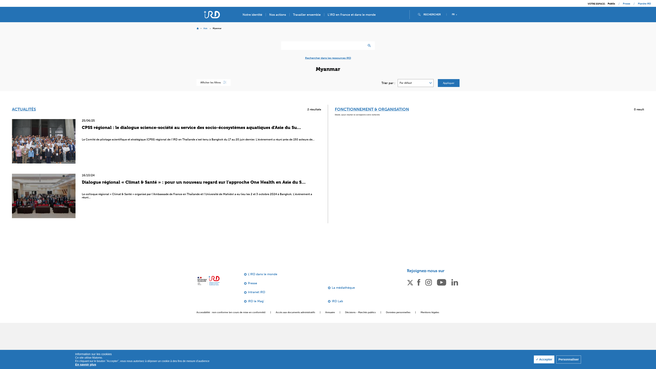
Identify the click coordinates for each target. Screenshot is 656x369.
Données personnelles (398, 312)
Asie (205, 28)
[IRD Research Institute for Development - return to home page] (208, 281)
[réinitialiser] (361, 45)
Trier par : (388, 83)
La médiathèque (343, 287)
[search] (433, 14)
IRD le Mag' (256, 301)
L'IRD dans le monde (262, 274)
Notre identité (252, 14)
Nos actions (277, 14)
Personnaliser (568, 359)
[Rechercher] (370, 45)
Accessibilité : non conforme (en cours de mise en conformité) (230, 312)
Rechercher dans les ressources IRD (328, 58)
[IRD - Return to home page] (212, 14)
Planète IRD (644, 4)
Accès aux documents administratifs (295, 312)
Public (611, 4)
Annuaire (330, 312)
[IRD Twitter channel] (410, 282)
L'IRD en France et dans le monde (352, 14)
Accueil (197, 28)
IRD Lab (337, 301)
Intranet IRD (256, 292)
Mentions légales (430, 312)
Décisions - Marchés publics (360, 312)
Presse (626, 4)
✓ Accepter (544, 359)
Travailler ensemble (307, 14)
